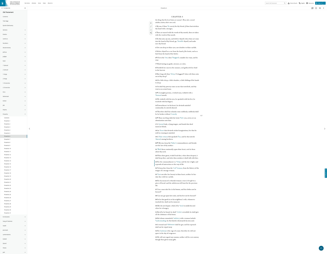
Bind (159, 149)
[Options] (323, 8)
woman (179, 168)
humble (180, 41)
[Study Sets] (312, 8)
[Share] (151, 32)
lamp (178, 162)
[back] (2, 8)
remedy (174, 114)
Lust (159, 174)
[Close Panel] (25, 8)
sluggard (176, 58)
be (169, 26)
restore (179, 212)
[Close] (151, 23)
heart (162, 130)
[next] (324, 128)
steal (181, 206)
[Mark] (151, 26)
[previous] (29, 128)
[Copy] (151, 30)
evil (175, 168)
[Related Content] (320, 8)
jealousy (163, 231)
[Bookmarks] (316, 8)
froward (158, 95)
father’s (174, 143)
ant (166, 58)
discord (158, 139)
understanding (161, 221)
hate (182, 118)
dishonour (171, 225)
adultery (177, 218)
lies (179, 137)
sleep (173, 74)
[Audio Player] (321, 248)
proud (161, 124)
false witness (163, 137)
